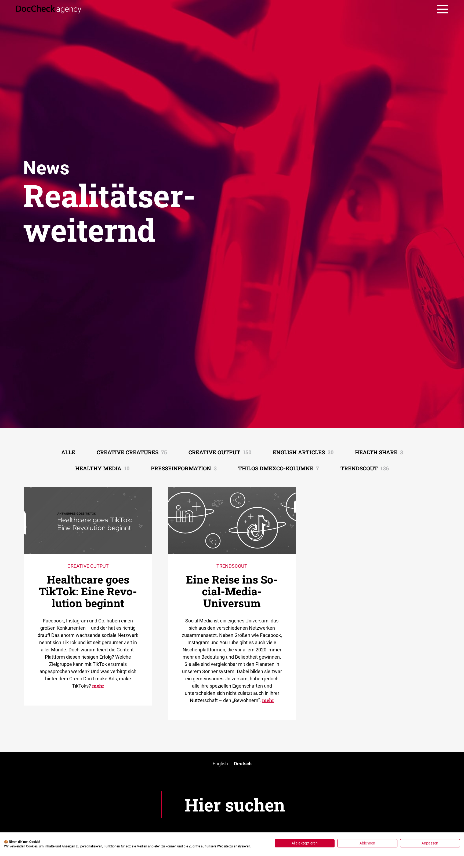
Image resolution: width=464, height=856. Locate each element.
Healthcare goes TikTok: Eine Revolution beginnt (88, 591)
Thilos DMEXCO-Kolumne (278, 468)
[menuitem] (220, 764)
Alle (68, 452)
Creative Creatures (132, 452)
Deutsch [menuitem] (243, 763)
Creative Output (220, 452)
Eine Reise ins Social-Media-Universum (232, 591)
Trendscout (364, 468)
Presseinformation (184, 468)
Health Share (379, 452)
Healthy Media (102, 468)
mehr (98, 685)
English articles (303, 452)
